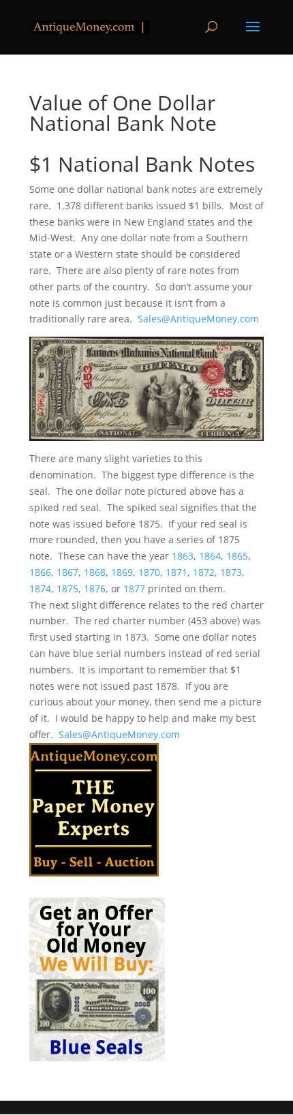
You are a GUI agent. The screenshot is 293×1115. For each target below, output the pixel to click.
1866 (40, 572)
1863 (183, 555)
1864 (210, 555)
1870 (149, 572)
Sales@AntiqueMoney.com (198, 318)
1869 (122, 572)
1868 (95, 572)
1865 (237, 555)
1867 (67, 572)
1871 (176, 572)
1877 (134, 588)
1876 (95, 588)
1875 (67, 588)
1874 (40, 588)
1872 (204, 572)
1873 (231, 572)
